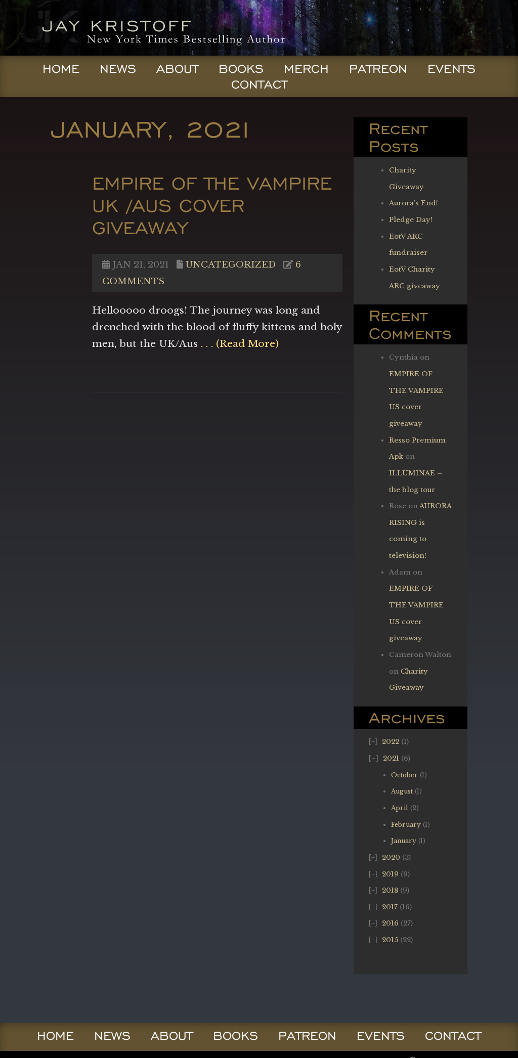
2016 (390, 923)
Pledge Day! (411, 219)
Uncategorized (231, 264)
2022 (390, 741)
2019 (390, 874)
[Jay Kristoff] (150, 52)
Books (241, 68)
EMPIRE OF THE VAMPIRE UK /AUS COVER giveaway (212, 205)
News (118, 68)
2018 (390, 890)
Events (451, 68)
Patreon (378, 68)
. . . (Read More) (238, 343)
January (403, 841)
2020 (391, 857)
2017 (390, 907)
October (404, 775)
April (399, 808)
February (406, 824)
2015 (390, 940)
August (402, 791)
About (177, 68)
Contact (259, 84)
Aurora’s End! (413, 203)
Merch (306, 68)
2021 (391, 758)
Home (60, 68)
